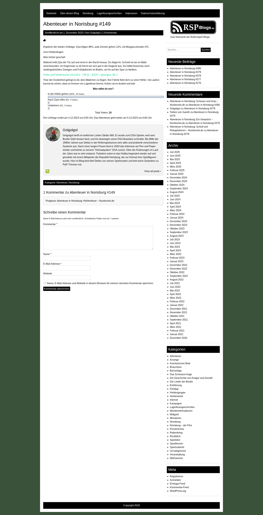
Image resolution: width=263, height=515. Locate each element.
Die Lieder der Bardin (181, 381)
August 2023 (177, 236)
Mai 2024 (175, 203)
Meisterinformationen (181, 410)
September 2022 (179, 276)
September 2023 (179, 232)
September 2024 (179, 188)
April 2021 (175, 323)
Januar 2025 (176, 174)
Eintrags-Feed (177, 483)
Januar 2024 (176, 217)
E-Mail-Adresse (52, 264)
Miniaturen (175, 418)
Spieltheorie (176, 443)
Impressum (131, 13)
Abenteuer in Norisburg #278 (185, 75)
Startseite (51, 13)
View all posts (152, 171)
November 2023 (178, 225)
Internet (174, 400)
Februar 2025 (177, 170)
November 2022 (178, 268)
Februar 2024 (177, 214)
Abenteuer (61, 182)
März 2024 (175, 210)
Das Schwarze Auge (181, 374)
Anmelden (175, 480)
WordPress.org (178, 491)
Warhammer (176, 458)
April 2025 (175, 163)
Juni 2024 (175, 199)
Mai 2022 (175, 290)
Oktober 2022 (177, 272)
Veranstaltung (177, 454)
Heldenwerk (176, 396)
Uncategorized (178, 451)
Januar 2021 (176, 334)
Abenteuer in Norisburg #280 (185, 68)
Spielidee (175, 440)
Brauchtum (176, 367)
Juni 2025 (175, 155)
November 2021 (178, 312)
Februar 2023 (177, 257)
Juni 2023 (175, 243)
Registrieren (176, 476)
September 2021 (179, 319)
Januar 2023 (176, 261)
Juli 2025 (175, 152)
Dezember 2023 (178, 221)
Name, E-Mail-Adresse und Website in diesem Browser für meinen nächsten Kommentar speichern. (100, 283)
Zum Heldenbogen (53, 52)
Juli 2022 (175, 283)
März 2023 (175, 254)
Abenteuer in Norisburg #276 (185, 83)
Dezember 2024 (178, 177)
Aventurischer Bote (180, 363)
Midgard (174, 414)
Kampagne (176, 403)
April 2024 (175, 206)
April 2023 (175, 250)
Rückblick (175, 436)
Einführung (176, 385)
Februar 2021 (177, 330)
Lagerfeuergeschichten (109, 13)
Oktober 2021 (177, 316)
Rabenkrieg (176, 432)
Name (47, 254)
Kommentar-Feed (179, 487)
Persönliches (177, 429)
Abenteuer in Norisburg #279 (185, 72)
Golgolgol (95, 32)
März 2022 (175, 298)
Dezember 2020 (178, 338)
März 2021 (175, 327)
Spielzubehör (177, 447)
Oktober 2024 (177, 185)
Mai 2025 (175, 159)
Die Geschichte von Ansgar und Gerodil (191, 378)
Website (47, 273)
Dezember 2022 (178, 265)
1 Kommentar (109, 32)
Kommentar (50, 224)
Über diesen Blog (69, 13)
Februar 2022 (177, 301)
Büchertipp (176, 370)
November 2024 (178, 181)
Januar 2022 (176, 305)
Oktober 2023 (177, 228)
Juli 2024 (175, 195)
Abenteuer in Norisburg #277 (185, 79)
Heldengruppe (177, 392)
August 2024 (177, 192)
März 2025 (175, 166)
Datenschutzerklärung (153, 13)
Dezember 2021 (178, 308)
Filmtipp (174, 389)
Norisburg (88, 13)
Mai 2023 (175, 247)
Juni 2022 (175, 287)
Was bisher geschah (54, 57)
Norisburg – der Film (181, 425)
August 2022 (177, 279)
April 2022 (175, 294)
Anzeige (174, 359)
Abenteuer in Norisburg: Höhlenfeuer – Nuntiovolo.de (85, 201)
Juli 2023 (175, 239)
